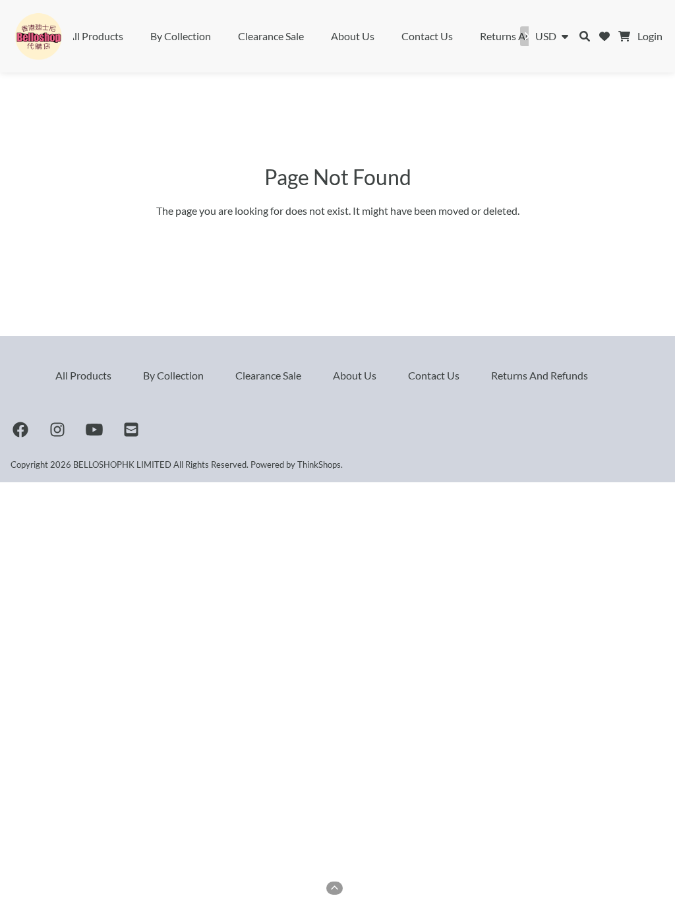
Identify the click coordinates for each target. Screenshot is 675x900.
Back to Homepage (337, 239)
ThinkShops (319, 464)
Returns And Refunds (539, 375)
